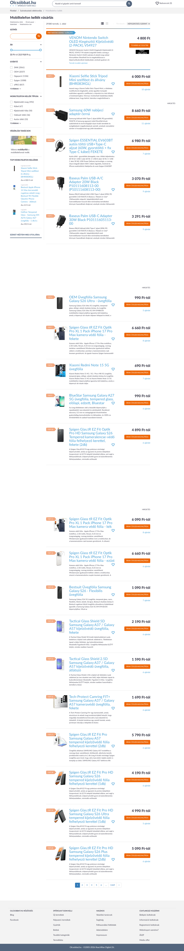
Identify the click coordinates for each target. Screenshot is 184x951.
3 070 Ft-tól (141, 179)
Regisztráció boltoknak (149, 925)
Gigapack (18, 76)
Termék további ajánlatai (78, 63)
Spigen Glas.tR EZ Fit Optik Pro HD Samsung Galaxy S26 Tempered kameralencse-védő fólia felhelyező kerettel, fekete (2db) (92, 437)
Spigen (17, 81)
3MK (16, 68)
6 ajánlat (146, 409)
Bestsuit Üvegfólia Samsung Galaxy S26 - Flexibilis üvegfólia (90, 591)
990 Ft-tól (142, 298)
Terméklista (58, 940)
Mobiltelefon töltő (16, 22)
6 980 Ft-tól (141, 141)
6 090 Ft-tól (141, 519)
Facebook (14, 920)
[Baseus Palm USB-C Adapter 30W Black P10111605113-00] (60, 221)
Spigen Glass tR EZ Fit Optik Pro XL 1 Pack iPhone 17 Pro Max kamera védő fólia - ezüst (92, 557)
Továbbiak (14, 89)
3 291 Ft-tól (141, 216)
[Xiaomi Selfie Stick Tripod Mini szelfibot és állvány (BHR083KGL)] (60, 82)
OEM (16, 72)
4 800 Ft (143, 38)
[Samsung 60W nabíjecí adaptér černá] (60, 116)
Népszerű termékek (61, 920)
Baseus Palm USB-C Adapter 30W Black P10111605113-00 (90, 219)
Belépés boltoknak (147, 915)
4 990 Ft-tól (141, 811)
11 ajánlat (146, 124)
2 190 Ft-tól (141, 622)
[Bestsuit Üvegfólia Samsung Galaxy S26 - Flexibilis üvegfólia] (60, 592)
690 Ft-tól (142, 366)
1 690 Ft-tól (141, 697)
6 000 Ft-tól (141, 77)
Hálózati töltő (20, 115)
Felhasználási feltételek (106, 925)
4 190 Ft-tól (141, 773)
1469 (112, 885)
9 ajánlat (146, 192)
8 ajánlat (146, 341)
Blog (12, 915)
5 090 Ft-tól (141, 848)
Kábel (16, 106)
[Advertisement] (163, 59)
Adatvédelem (102, 930)
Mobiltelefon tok (26, 24)
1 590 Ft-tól (141, 659)
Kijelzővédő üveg (21, 102)
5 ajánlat (146, 311)
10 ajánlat (146, 90)
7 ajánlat (146, 154)
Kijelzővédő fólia (21, 111)
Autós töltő (19, 119)
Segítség (99, 920)
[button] (164, 3)
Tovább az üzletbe (139, 45)
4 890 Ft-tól (141, 430)
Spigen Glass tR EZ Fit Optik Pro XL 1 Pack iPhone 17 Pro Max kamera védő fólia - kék (90, 523)
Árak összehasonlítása (137, 84)
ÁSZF (141, 935)
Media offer (144, 940)
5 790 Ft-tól (141, 735)
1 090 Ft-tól (141, 588)
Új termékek (58, 915)
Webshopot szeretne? (149, 930)
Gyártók (56, 925)
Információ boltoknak (148, 920)
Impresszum (101, 935)
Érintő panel (30, 22)
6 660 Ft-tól (141, 328)
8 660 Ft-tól (141, 111)
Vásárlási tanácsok (104, 915)
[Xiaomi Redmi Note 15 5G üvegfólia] (60, 371)
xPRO (16, 85)
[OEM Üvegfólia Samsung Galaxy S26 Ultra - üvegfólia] (60, 302)
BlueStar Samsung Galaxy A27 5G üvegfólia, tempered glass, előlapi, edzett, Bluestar (91, 399)
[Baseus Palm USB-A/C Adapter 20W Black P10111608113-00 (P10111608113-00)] (60, 184)
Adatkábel (13, 24)
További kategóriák (61, 935)
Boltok (56, 930)
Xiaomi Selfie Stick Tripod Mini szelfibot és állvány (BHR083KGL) (88, 80)
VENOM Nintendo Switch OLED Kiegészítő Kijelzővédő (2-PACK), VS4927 (91, 41)
